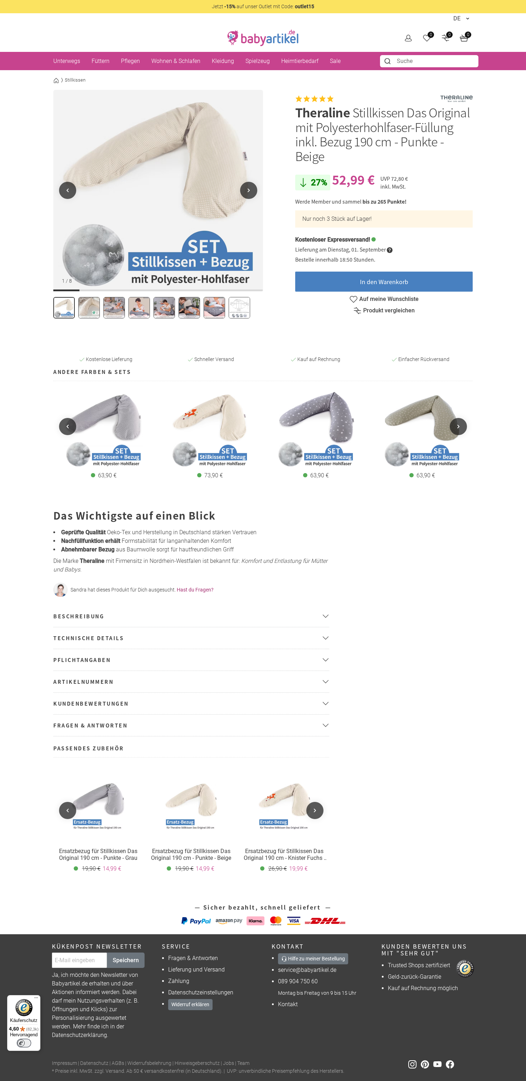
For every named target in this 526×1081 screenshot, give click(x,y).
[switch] (24, 1043)
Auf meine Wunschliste (389, 299)
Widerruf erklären (190, 1004)
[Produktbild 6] (189, 307)
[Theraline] (456, 99)
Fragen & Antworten (193, 958)
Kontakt (288, 1004)
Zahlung (178, 981)
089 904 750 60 (298, 981)
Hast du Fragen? (195, 590)
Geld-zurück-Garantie (414, 976)
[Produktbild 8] (239, 307)
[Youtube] (439, 1063)
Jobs (228, 1063)
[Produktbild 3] (114, 307)
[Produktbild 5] (164, 307)
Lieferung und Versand (196, 969)
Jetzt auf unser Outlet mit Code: (263, 6)
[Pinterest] (427, 1063)
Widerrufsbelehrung (149, 1063)
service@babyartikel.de (307, 969)
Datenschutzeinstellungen (200, 992)
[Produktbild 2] (89, 307)
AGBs (118, 1063)
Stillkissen (75, 80)
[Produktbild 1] (64, 307)
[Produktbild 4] (139, 307)
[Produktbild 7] (214, 307)
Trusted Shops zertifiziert (419, 965)
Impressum (64, 1063)
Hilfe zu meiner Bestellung (316, 958)
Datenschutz (94, 1063)
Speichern (126, 960)
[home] (263, 38)
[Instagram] (414, 1063)
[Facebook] (451, 1063)
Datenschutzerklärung (79, 1035)
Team (243, 1063)
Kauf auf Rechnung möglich (423, 988)
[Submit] (388, 61)
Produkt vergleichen (389, 310)
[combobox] (429, 61)
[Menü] (36, 999)
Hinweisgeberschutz (197, 1063)
